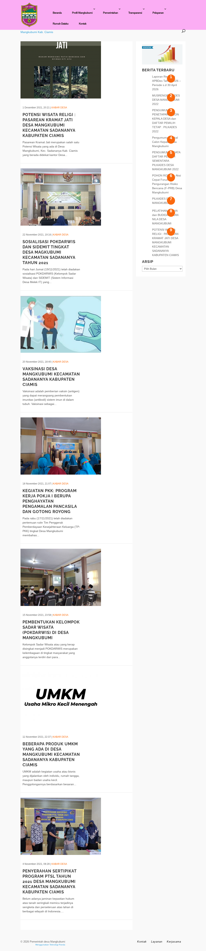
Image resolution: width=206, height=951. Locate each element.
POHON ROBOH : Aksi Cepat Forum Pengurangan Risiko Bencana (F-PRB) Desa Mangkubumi (167, 184)
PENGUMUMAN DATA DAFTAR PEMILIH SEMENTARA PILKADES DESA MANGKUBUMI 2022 (166, 161)
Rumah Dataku (60, 23)
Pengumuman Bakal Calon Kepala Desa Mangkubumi (165, 142)
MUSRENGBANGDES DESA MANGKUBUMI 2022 (166, 100)
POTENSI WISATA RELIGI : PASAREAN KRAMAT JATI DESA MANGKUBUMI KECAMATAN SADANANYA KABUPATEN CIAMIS (49, 125)
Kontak (82, 23)
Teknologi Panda (57, 945)
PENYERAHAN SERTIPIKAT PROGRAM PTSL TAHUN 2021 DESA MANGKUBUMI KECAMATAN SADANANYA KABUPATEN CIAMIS (49, 881)
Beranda (57, 12)
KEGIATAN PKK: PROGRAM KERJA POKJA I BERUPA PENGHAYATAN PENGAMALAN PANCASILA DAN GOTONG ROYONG (50, 501)
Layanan (156, 941)
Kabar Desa (59, 107)
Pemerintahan (110, 12)
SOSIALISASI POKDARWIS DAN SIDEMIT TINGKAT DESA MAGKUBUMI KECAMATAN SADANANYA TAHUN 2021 (49, 252)
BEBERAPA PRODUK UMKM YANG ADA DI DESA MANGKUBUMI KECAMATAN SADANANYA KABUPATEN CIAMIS (51, 754)
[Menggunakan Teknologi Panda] (29, 14)
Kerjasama (174, 941)
